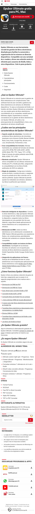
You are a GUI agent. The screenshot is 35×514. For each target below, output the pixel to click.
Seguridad (7, 90)
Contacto (20, 506)
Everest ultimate (8, 359)
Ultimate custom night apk (11, 357)
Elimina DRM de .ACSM (10, 313)
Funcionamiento (9, 83)
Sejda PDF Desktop (9, 395)
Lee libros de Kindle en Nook (11, 322)
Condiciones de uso (24, 504)
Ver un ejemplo (29, 423)
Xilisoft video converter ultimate (13, 369)
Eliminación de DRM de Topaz (12, 288)
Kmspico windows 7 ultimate (12, 374)
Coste (6, 86)
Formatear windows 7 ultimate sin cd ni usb (17, 364)
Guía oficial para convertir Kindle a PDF (15, 291)
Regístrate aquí (9, 504)
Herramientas (23, 4)
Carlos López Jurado (7, 42)
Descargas (14, 4)
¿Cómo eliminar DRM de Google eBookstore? (17, 300)
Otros (4, 381)
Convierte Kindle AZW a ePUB (11, 294)
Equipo (16, 504)
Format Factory (8, 385)
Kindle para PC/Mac (25, 264)
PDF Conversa (7, 393)
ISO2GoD (6, 387)
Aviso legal (26, 506)
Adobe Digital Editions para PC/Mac (14, 266)
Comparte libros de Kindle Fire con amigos (16, 297)
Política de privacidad (11, 506)
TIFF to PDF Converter (10, 398)
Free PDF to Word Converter (12, 390)
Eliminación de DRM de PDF (11, 284)
